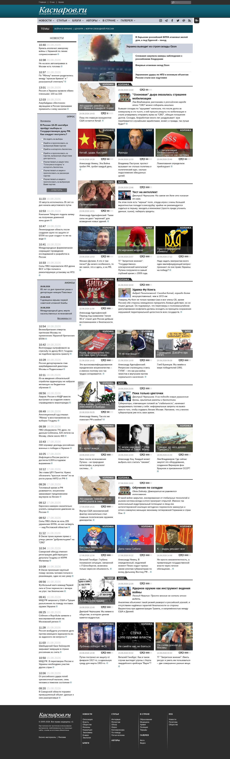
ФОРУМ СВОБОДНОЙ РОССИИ (100, 29)
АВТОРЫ (91, 20)
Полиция (144, 727)
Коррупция (87, 730)
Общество (87, 725)
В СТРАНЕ (109, 20)
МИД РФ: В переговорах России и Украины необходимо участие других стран (56, 664)
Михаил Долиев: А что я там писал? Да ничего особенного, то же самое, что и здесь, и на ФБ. (96, 264)
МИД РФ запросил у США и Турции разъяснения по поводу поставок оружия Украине (57, 603)
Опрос (114, 727)
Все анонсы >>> (64, 318)
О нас (52, 2)
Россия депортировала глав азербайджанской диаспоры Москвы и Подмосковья (53, 366)
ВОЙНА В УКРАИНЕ (63, 29)
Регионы (86, 727)
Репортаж (115, 722)
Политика (173, 722)
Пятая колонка (118, 735)
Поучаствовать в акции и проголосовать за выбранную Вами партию (56, 182)
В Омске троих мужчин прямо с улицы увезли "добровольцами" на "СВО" (56, 539)
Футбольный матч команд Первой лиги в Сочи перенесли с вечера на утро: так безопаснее (56, 588)
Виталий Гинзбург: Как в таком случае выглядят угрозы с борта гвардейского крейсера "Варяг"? (134, 660)
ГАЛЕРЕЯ (127, 20)
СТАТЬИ (62, 20)
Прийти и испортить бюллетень (57, 149)
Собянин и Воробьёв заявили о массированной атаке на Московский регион (55, 618)
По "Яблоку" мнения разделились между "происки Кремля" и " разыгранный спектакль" (56, 78)
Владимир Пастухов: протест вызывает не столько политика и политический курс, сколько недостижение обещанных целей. (134, 169)
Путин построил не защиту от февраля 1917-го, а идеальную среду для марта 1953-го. (95, 660)
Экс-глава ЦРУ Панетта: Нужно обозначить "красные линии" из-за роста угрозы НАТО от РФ (56, 475)
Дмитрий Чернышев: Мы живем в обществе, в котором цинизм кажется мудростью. (96, 614)
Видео (143, 743)
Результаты (45, 121)
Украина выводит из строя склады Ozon (151, 46)
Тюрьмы (143, 730)
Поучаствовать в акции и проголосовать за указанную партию (56, 173)
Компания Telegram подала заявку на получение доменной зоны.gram (56, 217)
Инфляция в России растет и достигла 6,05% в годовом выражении (54, 460)
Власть (86, 722)
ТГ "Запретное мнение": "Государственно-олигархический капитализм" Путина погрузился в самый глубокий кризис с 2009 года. (133, 267)
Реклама (62, 737)
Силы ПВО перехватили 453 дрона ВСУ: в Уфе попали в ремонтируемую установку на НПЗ (57, 269)
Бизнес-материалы (47, 737)
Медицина (144, 722)
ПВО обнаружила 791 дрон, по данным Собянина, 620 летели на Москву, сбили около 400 (56, 433)
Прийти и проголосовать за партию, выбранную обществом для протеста (57, 156)
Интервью (115, 719)
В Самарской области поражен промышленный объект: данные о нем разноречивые (56, 694)
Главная (42, 2)
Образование (146, 719)
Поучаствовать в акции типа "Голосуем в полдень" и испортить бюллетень (56, 164)
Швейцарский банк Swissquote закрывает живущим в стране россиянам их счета (54, 649)
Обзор (114, 725)
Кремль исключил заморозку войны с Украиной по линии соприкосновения (53, 51)
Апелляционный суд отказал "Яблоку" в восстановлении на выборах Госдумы (54, 417)
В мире (86, 735)
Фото (142, 740)
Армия (143, 725)
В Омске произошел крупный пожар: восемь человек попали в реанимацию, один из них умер (55, 573)
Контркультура (117, 730)
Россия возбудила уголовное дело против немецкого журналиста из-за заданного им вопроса (56, 633)
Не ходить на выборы (53, 139)
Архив (61, 2)
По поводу (116, 732)
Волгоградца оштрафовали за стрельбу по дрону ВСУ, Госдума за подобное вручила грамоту (55, 351)
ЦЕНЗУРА (78, 29)
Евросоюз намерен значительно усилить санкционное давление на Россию (56, 509)
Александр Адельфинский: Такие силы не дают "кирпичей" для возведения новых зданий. (96, 218)
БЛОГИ (76, 20)
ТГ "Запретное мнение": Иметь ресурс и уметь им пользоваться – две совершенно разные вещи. (174, 660)
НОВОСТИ (45, 20)
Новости (172, 719)
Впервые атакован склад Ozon (152, 65)
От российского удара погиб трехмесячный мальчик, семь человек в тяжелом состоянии (54, 679)
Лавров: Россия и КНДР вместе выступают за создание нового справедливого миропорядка (55, 399)
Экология (87, 738)
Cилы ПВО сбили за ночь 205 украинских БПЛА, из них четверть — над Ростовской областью (56, 524)
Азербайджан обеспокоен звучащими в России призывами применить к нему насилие (55, 106)
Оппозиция (88, 719)
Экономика (87, 732)
